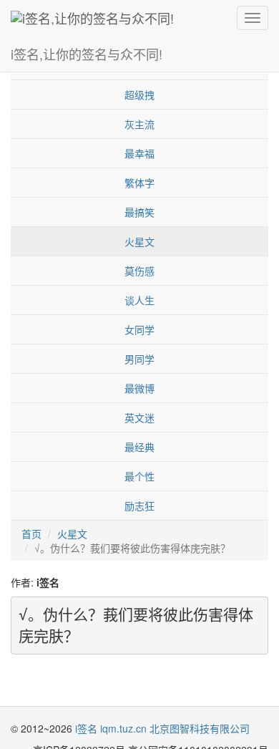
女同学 (139, 329)
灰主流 (139, 124)
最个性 (139, 476)
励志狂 (139, 505)
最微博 (139, 388)
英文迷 (139, 417)
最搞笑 (139, 212)
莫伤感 (139, 271)
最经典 (139, 447)
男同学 (139, 359)
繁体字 (139, 182)
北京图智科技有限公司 (200, 728)
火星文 (139, 241)
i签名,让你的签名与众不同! (86, 53)
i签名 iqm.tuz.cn (111, 728)
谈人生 (139, 300)
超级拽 (139, 94)
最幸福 (139, 153)
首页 (31, 533)
